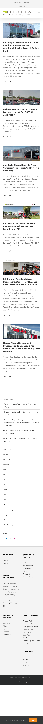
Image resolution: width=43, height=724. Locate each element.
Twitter (25, 660)
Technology (8, 510)
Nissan (6, 500)
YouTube (26, 665)
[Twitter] (10, 538)
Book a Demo (21, 7)
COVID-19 (8, 460)
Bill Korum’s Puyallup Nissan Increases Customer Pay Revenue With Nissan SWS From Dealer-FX (20, 282)
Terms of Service (22, 720)
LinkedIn (26, 662)
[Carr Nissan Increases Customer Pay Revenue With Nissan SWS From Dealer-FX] (21, 211)
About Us (6, 623)
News (6, 495)
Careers (6, 632)
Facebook (26, 657)
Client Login (7, 560)
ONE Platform (28, 563)
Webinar (7, 520)
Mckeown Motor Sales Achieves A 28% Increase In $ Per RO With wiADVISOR (21, 91)
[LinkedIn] (7, 538)
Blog (6, 455)
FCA (6, 470)
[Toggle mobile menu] (39, 12)
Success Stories (10, 505)
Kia (5, 485)
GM (5, 475)
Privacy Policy (28, 621)
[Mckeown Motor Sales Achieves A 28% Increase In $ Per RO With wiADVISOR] (21, 97)
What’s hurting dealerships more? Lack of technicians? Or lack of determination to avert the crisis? (21, 423)
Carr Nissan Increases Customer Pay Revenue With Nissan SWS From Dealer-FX (21, 205)
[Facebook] (4, 538)
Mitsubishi (8, 490)
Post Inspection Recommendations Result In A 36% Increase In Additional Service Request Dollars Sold (21, 46)
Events (6, 465)
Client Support (8, 563)
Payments (26, 574)
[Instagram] (14, 538)
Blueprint (26, 571)
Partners (6, 629)
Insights (7, 480)
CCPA (25, 638)
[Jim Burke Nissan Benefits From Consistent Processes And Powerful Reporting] (21, 153)
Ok (33, 720)
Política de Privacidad (31, 624)
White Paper (9, 525)
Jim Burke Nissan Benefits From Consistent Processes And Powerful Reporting (21, 146)
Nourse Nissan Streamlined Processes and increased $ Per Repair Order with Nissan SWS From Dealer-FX (21, 347)
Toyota (6, 515)
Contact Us (7, 634)
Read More (6, 81)
